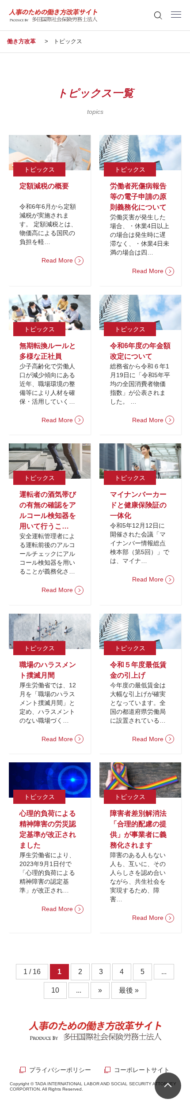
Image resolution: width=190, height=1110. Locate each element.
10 (55, 990)
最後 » (129, 990)
